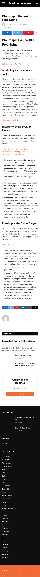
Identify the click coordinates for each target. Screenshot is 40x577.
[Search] (37, 3)
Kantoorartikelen (7, 508)
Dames (4, 479)
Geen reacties (25, 24)
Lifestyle (5, 518)
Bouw (4, 473)
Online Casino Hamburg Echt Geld (15, 152)
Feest (4, 492)
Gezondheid (6, 499)
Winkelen (5, 554)
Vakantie (5, 544)
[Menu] (3, 3)
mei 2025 (5, 443)
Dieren (4, 482)
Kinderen (5, 512)
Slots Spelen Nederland (11, 120)
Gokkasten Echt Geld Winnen (13, 64)
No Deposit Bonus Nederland (13, 154)
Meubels (5, 525)
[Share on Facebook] (7, 33)
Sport (4, 538)
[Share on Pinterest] (28, 33)
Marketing (5, 521)
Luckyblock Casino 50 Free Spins (18, 341)
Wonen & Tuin (6, 557)
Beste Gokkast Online (23, 355)
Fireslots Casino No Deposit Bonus (15, 149)
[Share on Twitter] (18, 33)
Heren (4, 502)
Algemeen (5, 460)
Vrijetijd (4, 548)
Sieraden (5, 534)
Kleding (4, 515)
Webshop (5, 551)
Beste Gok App (8, 245)
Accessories (6, 456)
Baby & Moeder (7, 466)
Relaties (5, 528)
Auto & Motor (6, 463)
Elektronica (6, 486)
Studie (4, 541)
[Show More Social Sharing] (36, 33)
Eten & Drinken (7, 489)
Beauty (4, 469)
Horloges (5, 505)
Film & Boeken (7, 495)
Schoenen (5, 531)
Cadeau (4, 476)
